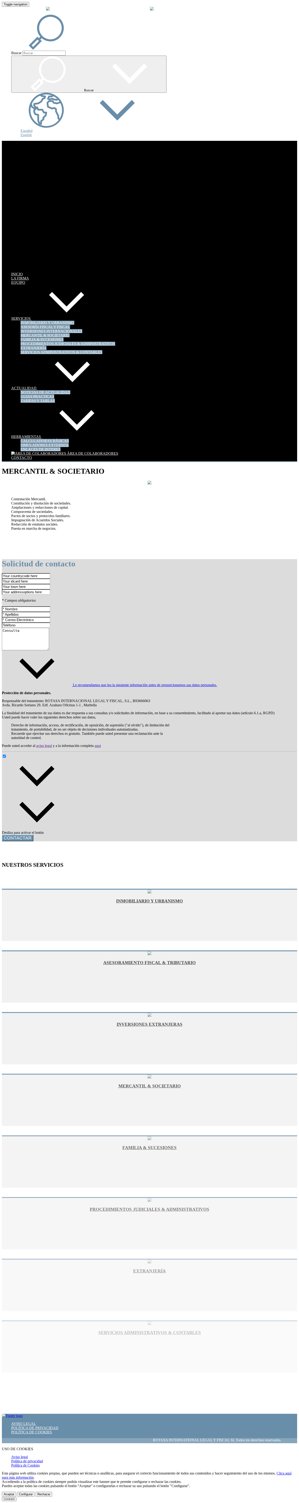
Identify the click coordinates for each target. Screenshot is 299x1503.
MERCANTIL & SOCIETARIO (45, 335)
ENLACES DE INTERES (41, 449)
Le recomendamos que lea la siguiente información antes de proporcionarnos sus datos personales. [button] (144, 685)
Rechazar (43, 1494)
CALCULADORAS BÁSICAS (45, 441)
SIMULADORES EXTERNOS (45, 445)
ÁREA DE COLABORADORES (92, 453)
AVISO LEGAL (23, 1424)
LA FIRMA (20, 278)
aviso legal (44, 746)
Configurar (26, 1494)
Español (26, 131)
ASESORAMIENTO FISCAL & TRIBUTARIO (149, 962)
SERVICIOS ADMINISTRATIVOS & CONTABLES (61, 352)
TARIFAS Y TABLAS (38, 401)
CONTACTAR (18, 837)
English (26, 135)
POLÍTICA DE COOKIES (31, 1432)
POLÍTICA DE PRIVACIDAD (34, 1428)
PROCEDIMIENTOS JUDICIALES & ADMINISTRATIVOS (68, 344)
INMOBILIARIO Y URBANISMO (47, 323)
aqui (98, 746)
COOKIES (9, 1499)
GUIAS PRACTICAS (37, 396)
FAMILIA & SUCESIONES (42, 339)
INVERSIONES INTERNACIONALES (51, 331)
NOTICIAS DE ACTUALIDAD (45, 392)
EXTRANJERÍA (33, 348)
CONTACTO (21, 458)
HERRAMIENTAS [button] (26, 437)
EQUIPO (18, 282)
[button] (52, 48)
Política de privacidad (27, 1461)
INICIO (17, 274)
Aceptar (9, 1494)
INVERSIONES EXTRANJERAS (149, 1024)
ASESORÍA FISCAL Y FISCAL (45, 327)
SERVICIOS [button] (21, 318)
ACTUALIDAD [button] (24, 388)
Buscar (16, 53)
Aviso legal (19, 1457)
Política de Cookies (25, 1465)
